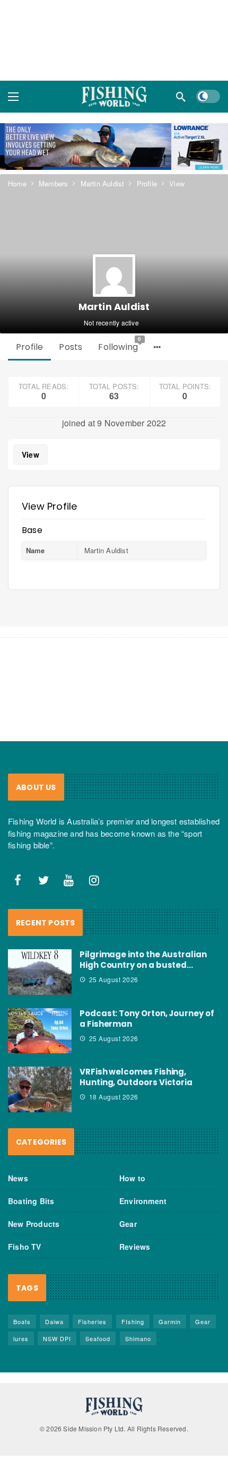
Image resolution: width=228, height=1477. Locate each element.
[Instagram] (94, 880)
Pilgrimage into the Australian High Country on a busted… (143, 960)
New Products (33, 1223)
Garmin (170, 1321)
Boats (22, 1321)
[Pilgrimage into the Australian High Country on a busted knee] (40, 972)
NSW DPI (57, 1338)
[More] (157, 347)
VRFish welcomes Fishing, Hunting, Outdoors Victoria (136, 1077)
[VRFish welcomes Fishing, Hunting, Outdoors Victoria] (40, 1089)
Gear (128, 1223)
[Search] (181, 97)
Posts (70, 347)
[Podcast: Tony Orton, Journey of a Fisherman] (40, 1031)
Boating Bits (31, 1201)
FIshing (132, 1321)
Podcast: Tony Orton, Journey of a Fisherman (147, 1018)
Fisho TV (24, 1246)
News (18, 1178)
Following (120, 344)
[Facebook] (18, 880)
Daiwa (54, 1321)
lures (21, 1338)
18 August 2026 (113, 1096)
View (30, 454)
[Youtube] (69, 880)
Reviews (134, 1246)
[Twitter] (43, 880)
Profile (29, 347)
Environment (142, 1201)
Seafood (97, 1338)
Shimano (138, 1338)
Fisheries (92, 1321)
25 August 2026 (113, 979)
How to (132, 1178)
